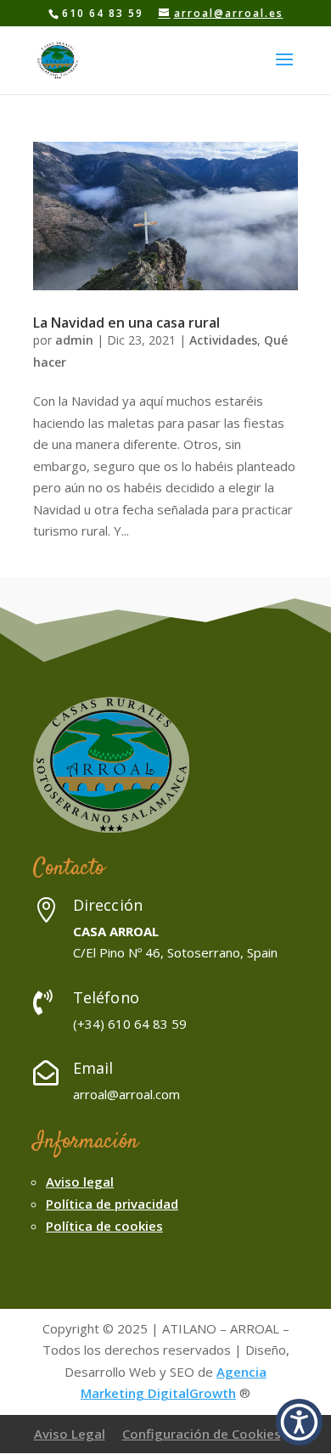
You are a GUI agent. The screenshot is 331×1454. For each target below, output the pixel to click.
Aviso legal (80, 1181)
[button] (299, 1422)
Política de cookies (104, 1225)
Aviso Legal (69, 1433)
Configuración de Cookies (201, 1433)
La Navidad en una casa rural (126, 322)
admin (74, 340)
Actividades (223, 340)
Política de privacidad (112, 1203)
